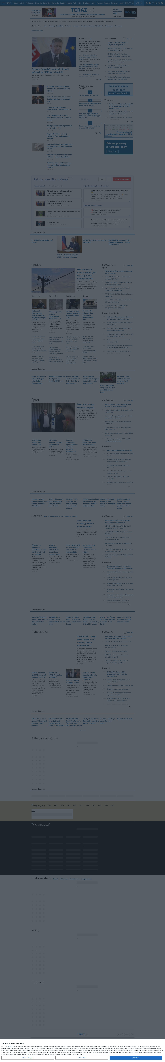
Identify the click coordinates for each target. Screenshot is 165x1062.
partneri (10, 1046)
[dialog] (82, 1050)
